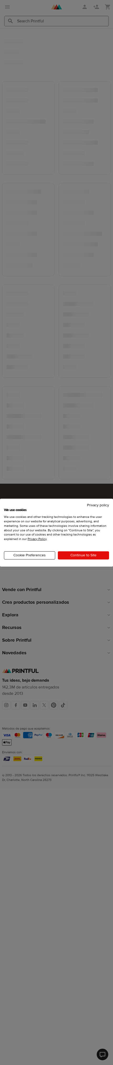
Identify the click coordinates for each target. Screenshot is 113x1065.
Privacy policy (98, 505)
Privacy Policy (37, 539)
